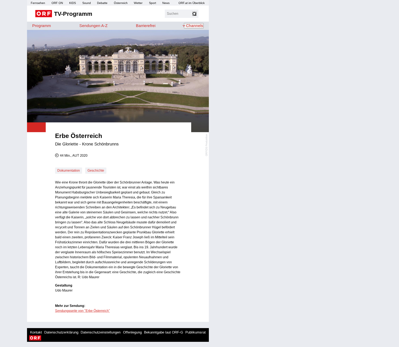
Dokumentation (68, 170)
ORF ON (57, 3)
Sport (152, 3)
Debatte (102, 3)
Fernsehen (38, 3)
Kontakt (36, 332)
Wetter (138, 3)
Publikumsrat (195, 332)
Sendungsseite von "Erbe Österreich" (82, 311)
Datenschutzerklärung (61, 332)
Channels (194, 25)
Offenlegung (132, 332)
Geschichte (95, 170)
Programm (41, 25)
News (166, 3)
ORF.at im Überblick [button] (192, 3)
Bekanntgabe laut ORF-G (163, 332)
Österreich (121, 3)
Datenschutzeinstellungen (101, 332)
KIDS (72, 3)
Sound (86, 3)
